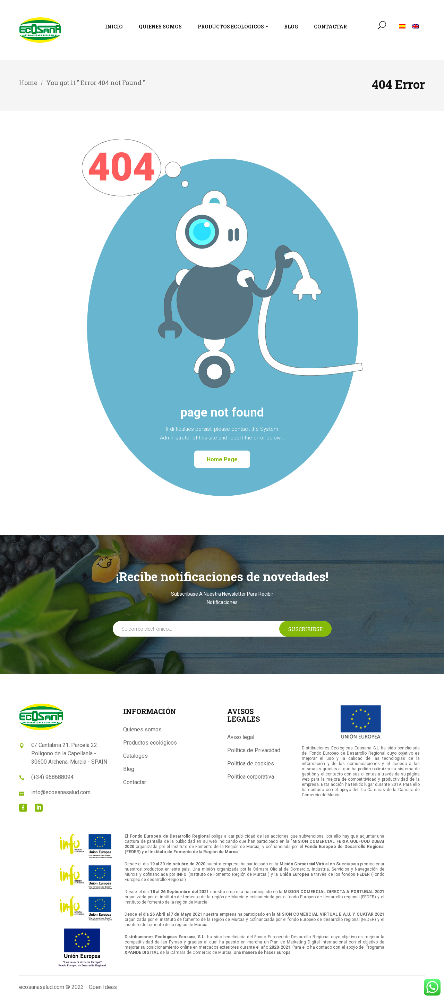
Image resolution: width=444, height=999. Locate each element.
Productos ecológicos (150, 742)
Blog (128, 769)
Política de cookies (250, 763)
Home (28, 82)
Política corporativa (250, 776)
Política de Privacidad (253, 750)
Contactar (134, 782)
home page (222, 459)
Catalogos (135, 756)
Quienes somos (142, 729)
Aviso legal (240, 737)
